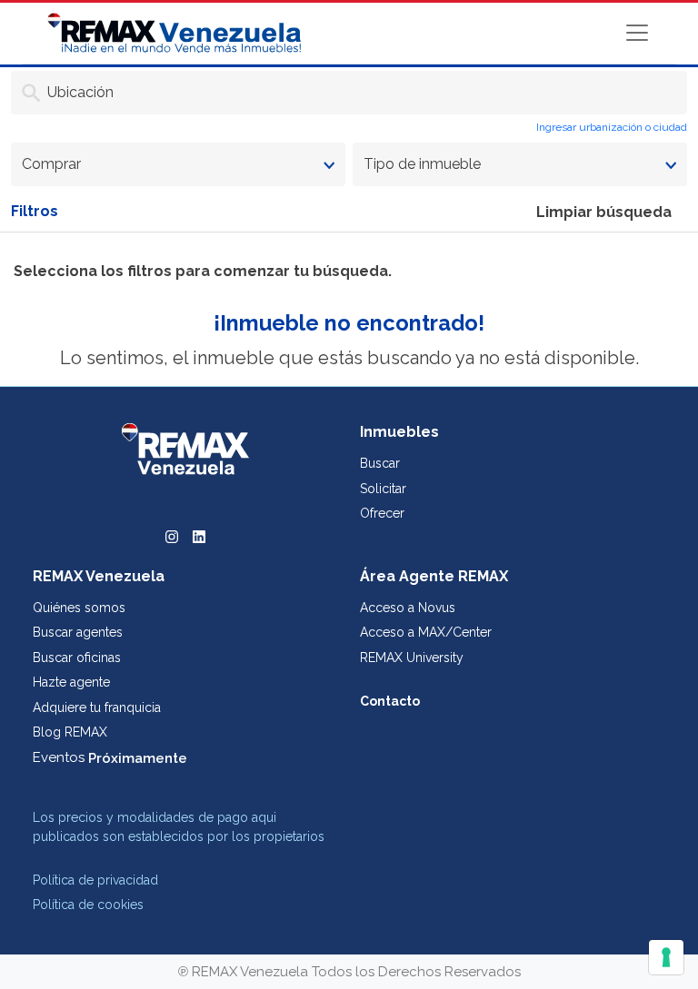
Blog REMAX (70, 732)
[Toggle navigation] (637, 32)
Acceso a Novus (407, 607)
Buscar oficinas (77, 657)
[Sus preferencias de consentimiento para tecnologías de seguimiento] (666, 957)
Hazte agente (71, 682)
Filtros (34, 211)
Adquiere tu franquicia (97, 707)
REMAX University (412, 657)
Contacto (390, 701)
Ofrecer (382, 513)
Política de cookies (88, 904)
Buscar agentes (78, 632)
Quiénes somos (79, 607)
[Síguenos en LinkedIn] (199, 535)
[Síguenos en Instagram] (171, 535)
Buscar (380, 463)
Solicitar (383, 488)
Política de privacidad (95, 880)
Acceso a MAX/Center (426, 632)
